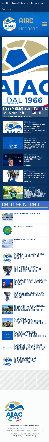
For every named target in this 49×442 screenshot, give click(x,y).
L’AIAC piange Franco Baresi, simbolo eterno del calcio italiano (28, 269)
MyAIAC (4, 3)
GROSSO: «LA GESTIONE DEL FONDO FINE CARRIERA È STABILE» (29, 256)
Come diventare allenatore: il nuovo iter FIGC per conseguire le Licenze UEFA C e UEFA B (35, 144)
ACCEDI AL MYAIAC (24, 227)
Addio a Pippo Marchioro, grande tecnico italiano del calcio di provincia (35, 176)
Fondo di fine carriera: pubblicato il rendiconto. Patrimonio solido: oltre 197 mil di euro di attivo (29, 347)
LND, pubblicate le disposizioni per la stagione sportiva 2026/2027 (25, 360)
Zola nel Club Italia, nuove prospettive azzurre (33, 159)
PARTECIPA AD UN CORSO (27, 214)
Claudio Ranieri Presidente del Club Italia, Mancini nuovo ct (30, 282)
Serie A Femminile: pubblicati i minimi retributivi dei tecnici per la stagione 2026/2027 (30, 334)
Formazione (6, 9)
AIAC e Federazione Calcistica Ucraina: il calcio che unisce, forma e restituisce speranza (35, 193)
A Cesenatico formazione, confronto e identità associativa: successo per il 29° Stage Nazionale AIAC (30, 308)
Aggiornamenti (37, 3)
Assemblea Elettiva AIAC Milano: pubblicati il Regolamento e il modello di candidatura (25, 111)
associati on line (24, 240)
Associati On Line (20, 3)
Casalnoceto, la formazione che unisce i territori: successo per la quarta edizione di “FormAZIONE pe (30, 321)
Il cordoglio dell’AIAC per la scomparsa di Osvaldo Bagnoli (29, 295)
